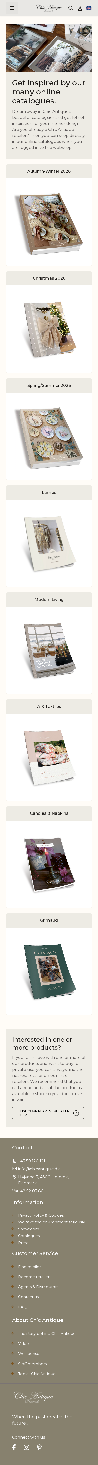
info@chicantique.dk (39, 1169)
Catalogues (29, 1235)
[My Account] (80, 8)
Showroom (28, 1229)
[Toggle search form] (71, 8)
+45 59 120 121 (31, 1161)
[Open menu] (12, 8)
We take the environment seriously (51, 1222)
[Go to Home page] (48, 8)
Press (23, 1242)
